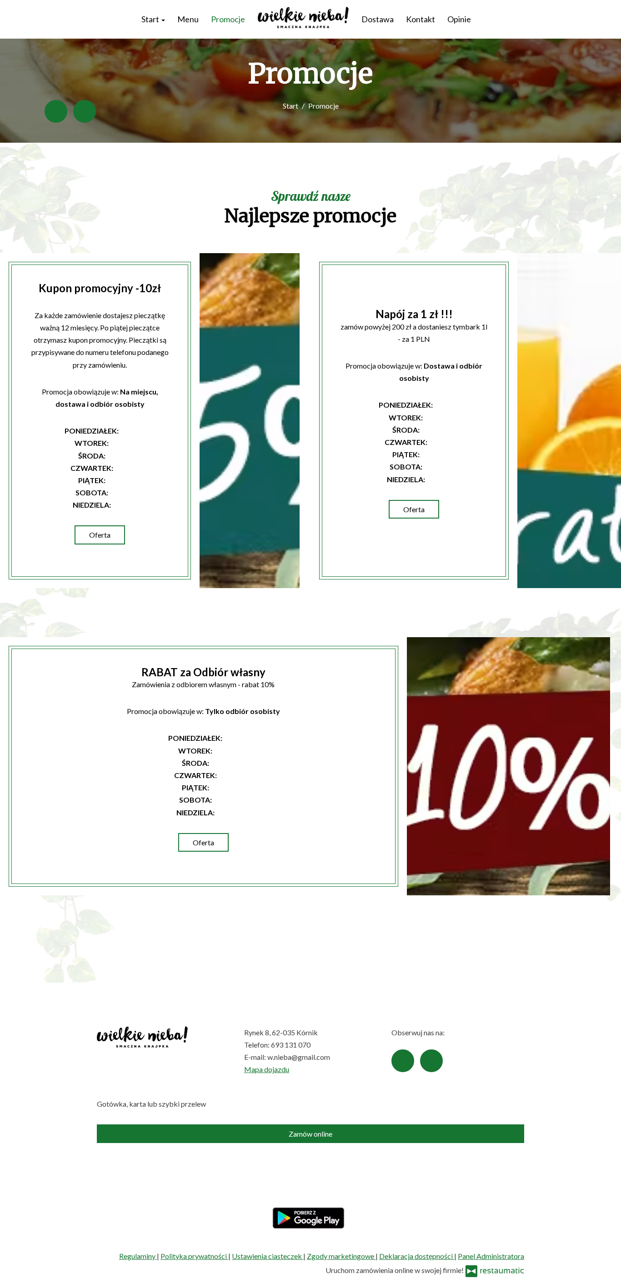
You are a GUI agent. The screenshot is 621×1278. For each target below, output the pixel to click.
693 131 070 (290, 1044)
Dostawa (377, 19)
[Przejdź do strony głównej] (303, 17)
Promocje (228, 19)
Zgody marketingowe (341, 1256)
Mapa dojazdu (266, 1069)
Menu (188, 19)
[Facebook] (56, 111)
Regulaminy (138, 1256)
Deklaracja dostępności (416, 1256)
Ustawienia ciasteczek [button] (267, 1256)
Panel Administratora (491, 1256)
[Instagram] (84, 111)
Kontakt (420, 19)
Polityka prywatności (194, 1256)
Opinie (459, 19)
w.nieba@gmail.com (298, 1057)
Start (150, 19)
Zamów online (310, 1133)
